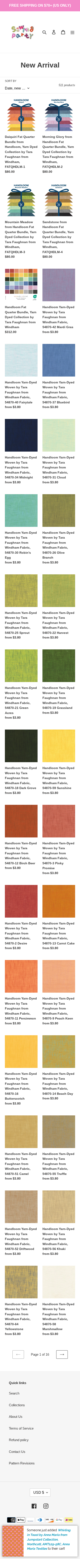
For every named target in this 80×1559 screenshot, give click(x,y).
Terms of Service (21, 1428)
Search (14, 1393)
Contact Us (17, 1452)
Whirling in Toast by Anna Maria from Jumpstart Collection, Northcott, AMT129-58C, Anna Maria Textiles (48, 1539)
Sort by (10, 81)
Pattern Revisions (22, 1463)
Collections (17, 1405)
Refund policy (19, 1440)
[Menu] (72, 32)
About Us (15, 1416)
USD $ (38, 1492)
